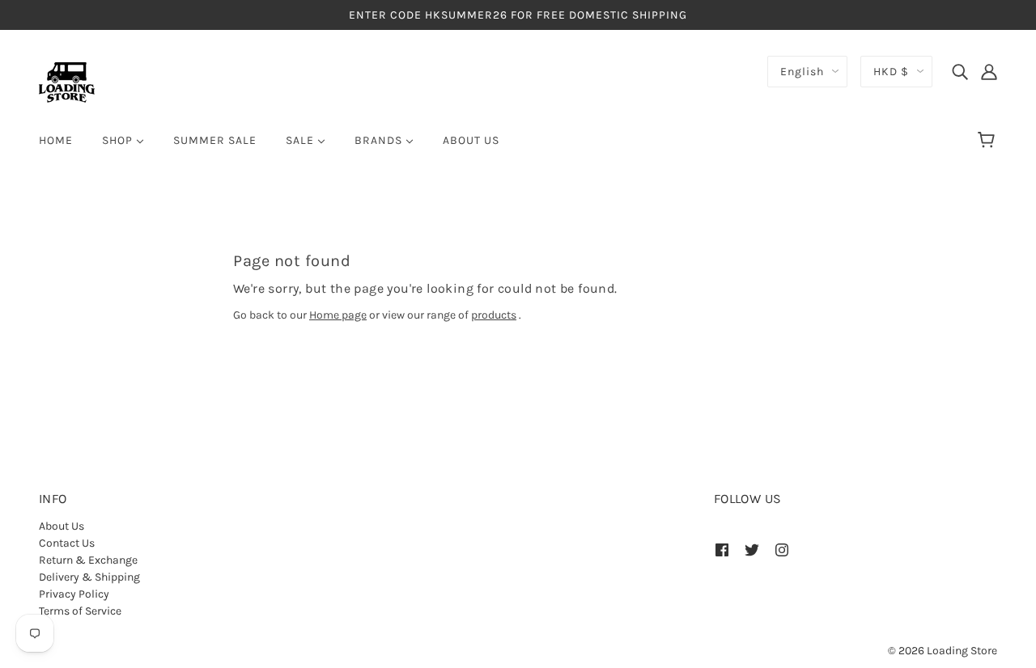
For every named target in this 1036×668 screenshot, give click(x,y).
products (493, 315)
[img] (959, 71)
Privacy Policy (74, 594)
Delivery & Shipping (89, 577)
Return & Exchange (88, 560)
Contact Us (67, 543)
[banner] (67, 81)
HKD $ (891, 71)
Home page (338, 315)
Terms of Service (80, 611)
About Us (61, 526)
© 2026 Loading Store (942, 650)
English (802, 71)
